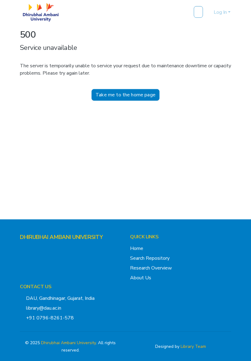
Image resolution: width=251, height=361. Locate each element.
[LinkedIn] (41, 249)
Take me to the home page (125, 94)
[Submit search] (199, 12)
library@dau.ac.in (43, 308)
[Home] (41, 12)
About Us (140, 277)
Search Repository (150, 258)
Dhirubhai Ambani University (68, 343)
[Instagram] (32, 249)
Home (136, 248)
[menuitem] (208, 12)
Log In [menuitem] (220, 12)
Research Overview (151, 268)
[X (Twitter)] (22, 249)
